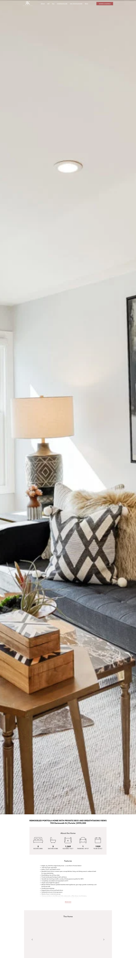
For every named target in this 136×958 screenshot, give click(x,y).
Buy (53, 4)
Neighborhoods (62, 4)
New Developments (76, 4)
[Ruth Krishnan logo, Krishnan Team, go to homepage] (27, 3)
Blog (86, 4)
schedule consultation (105, 3)
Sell (48, 4)
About (43, 4)
